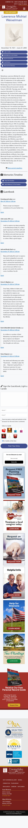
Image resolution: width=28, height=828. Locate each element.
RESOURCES (6, 786)
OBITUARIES (21, 786)
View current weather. (14, 168)
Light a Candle (7, 52)
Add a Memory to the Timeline (10, 55)
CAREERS (13, 786)
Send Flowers (7, 62)
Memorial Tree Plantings (9, 65)
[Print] (2, 70)
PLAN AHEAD (14, 783)
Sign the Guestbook (8, 58)
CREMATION (6, 783)
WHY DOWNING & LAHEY (10, 780)
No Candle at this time (9, 441)
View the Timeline (9, 180)
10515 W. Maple (6, 801)
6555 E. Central (6, 792)
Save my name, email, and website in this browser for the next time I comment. (14, 420)
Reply (2, 212)
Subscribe (14, 462)
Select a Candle (6, 426)
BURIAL (20, 780)
